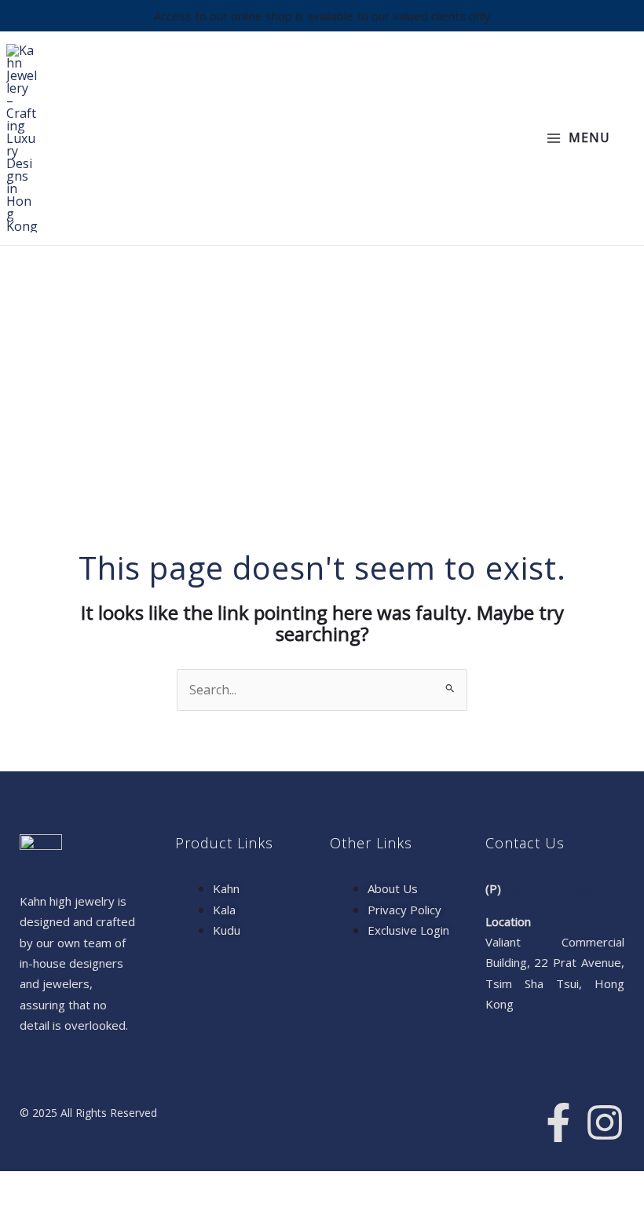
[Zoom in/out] (22, 1186)
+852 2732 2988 (549, 888)
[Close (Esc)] (163, 1186)
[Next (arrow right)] (69, 1212)
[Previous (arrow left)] (22, 1212)
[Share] (116, 1186)
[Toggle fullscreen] (69, 1186)
